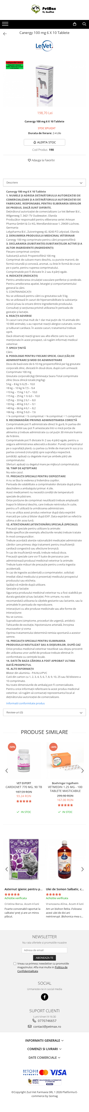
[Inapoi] (3, 34)
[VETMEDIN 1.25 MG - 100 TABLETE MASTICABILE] (65, 760)
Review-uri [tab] (14, 712)
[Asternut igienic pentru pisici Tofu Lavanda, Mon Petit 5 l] (23, 859)
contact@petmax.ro (46, 1026)
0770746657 (47, 1021)
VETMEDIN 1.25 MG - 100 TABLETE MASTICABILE (65, 789)
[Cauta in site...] (84, 24)
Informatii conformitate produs (25, 703)
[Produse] (5, 25)
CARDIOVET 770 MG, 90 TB (24, 787)
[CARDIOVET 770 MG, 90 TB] (23, 760)
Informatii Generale (43, 1040)
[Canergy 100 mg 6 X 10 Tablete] (44, 83)
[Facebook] (44, 997)
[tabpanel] (44, 83)
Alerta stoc (46, 142)
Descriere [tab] (12, 182)
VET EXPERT (24, 783)
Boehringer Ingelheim (65, 783)
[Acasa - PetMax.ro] (44, 10)
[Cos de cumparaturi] (74, 24)
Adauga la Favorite (43, 160)
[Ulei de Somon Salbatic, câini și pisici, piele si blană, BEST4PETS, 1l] (65, 859)
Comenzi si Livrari (43, 1049)
